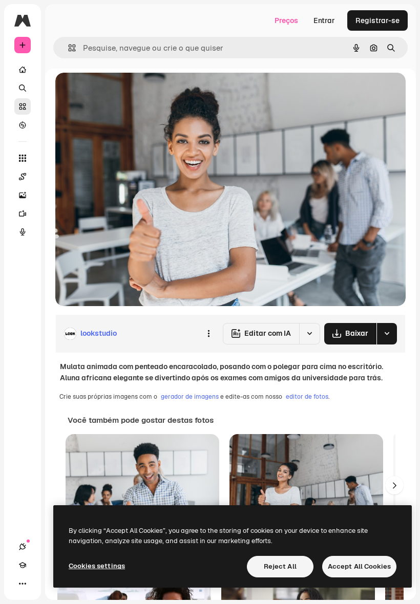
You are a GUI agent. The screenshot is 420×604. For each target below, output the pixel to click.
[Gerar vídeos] (22, 213)
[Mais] (22, 583)
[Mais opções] (208, 333)
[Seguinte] (394, 485)
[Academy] (22, 565)
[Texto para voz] (22, 232)
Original (121, 92)
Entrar (324, 20)
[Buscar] (22, 88)
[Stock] (22, 106)
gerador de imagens (190, 397)
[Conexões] (22, 546)
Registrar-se (377, 20)
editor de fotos (307, 397)
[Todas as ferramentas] (22, 158)
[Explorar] (22, 125)
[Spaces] (22, 176)
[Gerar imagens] (22, 195)
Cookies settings (97, 566)
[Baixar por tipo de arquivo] (386, 333)
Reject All (280, 566)
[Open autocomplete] (68, 48)
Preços (286, 20)
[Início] (22, 69)
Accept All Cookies (359, 566)
